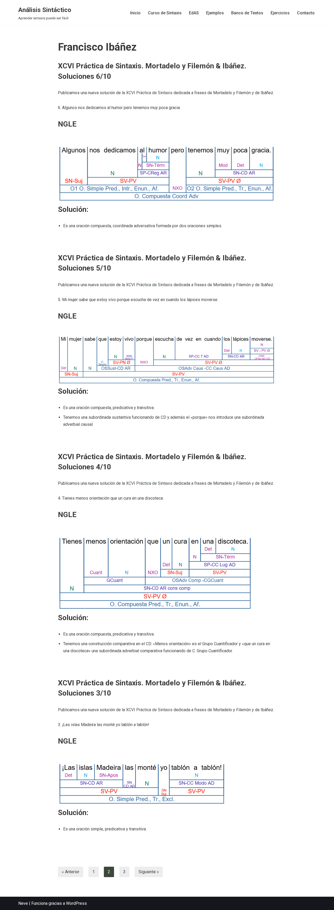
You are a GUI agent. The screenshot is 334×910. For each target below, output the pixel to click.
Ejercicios (280, 12)
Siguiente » (149, 871)
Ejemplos (215, 12)
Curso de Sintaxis (165, 12)
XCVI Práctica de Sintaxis (149, 92)
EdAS (194, 12)
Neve (23, 903)
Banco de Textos (247, 12)
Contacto (306, 12)
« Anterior (70, 871)
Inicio (135, 12)
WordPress (76, 903)
